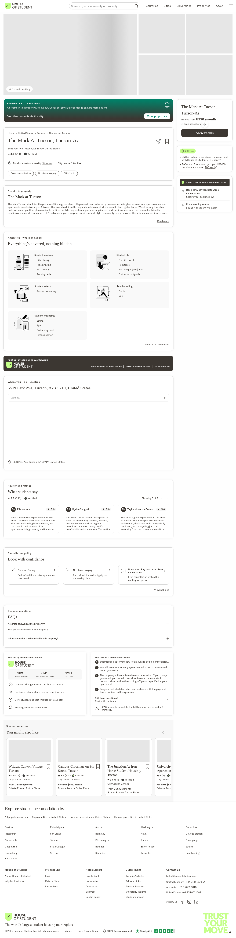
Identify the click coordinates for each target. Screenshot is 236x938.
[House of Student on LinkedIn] (196, 902)
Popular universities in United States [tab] (90, 817)
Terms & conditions (87, 931)
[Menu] (231, 6)
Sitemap (90, 891)
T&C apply (214, 160)
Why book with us (14, 881)
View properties (157, 116)
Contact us (91, 886)
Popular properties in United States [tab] (133, 817)
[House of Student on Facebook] (182, 902)
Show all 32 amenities (157, 344)
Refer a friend (52, 881)
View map (47, 163)
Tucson (41, 133)
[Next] (168, 732)
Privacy (68, 931)
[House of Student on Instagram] (189, 902)
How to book (92, 876)
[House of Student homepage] (18, 6)
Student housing (135, 886)
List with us (51, 886)
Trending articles (135, 876)
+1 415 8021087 (192, 892)
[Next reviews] (167, 498)
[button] (70, 54)
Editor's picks (133, 881)
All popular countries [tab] (16, 817)
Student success (135, 897)
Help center (92, 881)
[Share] (158, 141)
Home (11, 133)
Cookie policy (93, 897)
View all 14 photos (216, 89)
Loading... (15, 397)
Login (48, 876)
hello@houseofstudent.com (181, 876)
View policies (161, 589)
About (219, 6)
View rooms (205, 133)
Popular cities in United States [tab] (49, 817)
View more (11, 858)
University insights (136, 891)
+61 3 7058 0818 (187, 887)
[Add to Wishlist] (167, 141)
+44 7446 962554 (195, 881)
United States (25, 133)
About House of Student (18, 876)
